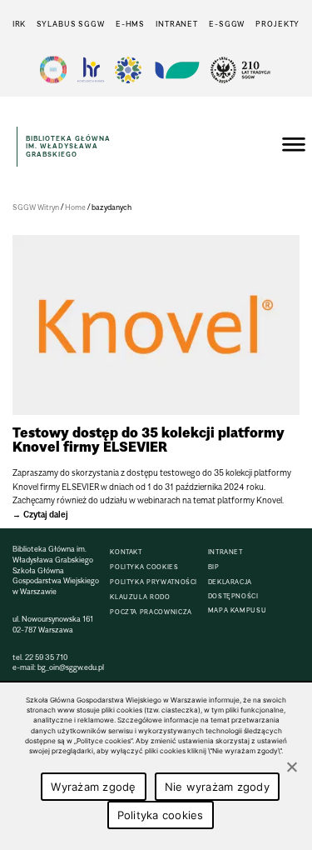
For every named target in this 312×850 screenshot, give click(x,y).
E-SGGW (227, 23)
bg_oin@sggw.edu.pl (70, 667)
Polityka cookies (144, 567)
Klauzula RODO (140, 597)
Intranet (177, 23)
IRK (19, 23)
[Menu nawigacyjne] (293, 146)
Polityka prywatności (153, 582)
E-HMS (130, 23)
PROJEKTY (277, 23)
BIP (214, 567)
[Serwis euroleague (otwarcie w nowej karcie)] (128, 69)
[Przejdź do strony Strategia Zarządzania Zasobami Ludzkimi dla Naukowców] (90, 69)
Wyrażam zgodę (93, 786)
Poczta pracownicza (151, 612)
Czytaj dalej (45, 514)
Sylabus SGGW (71, 23)
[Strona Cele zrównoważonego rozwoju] (53, 69)
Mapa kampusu (237, 610)
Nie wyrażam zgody (217, 786)
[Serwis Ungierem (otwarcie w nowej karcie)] (175, 69)
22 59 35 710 (46, 657)
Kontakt (125, 552)
